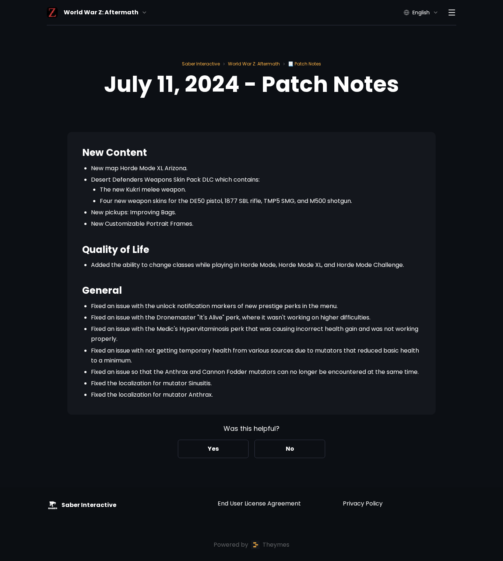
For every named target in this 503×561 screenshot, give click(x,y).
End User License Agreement (259, 503)
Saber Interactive (201, 64)
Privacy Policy (363, 503)
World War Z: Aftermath (254, 64)
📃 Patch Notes (304, 64)
